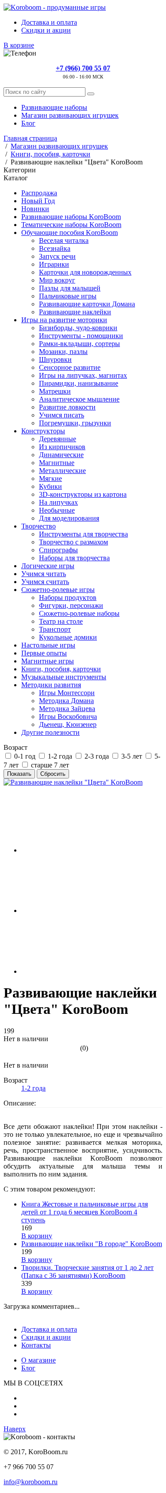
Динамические (61, 454)
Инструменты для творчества (83, 534)
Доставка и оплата (49, 22)
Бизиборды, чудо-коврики (78, 327)
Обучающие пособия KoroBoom (69, 232)
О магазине (38, 1360)
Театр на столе (61, 621)
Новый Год (38, 201)
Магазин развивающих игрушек (70, 115)
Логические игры (47, 566)
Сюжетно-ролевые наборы (79, 613)
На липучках (58, 502)
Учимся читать (43, 573)
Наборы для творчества (74, 558)
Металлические (62, 470)
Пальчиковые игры (68, 296)
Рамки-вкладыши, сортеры (79, 343)
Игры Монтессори (67, 692)
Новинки (35, 208)
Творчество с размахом (73, 542)
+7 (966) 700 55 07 (83, 68)
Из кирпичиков (62, 447)
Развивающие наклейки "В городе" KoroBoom (91, 1243)
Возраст (15, 747)
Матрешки (55, 391)
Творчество (38, 526)
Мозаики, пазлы (63, 351)
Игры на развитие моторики (64, 320)
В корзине (19, 45)
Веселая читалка (64, 240)
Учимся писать (61, 415)
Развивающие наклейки (75, 312)
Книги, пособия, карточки (61, 669)
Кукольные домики (68, 637)
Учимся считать (45, 581)
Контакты (36, 1345)
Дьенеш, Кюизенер (68, 724)
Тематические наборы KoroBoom (71, 224)
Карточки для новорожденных (85, 272)
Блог (28, 123)
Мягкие (50, 478)
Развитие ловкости (67, 407)
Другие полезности (50, 732)
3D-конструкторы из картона (83, 494)
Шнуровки (55, 359)
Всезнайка (54, 248)
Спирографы (58, 550)
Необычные (57, 510)
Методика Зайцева (67, 708)
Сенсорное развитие (69, 367)
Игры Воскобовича (68, 716)
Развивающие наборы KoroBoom (71, 216)
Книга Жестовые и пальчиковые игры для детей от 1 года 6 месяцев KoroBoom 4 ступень (84, 1212)
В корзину (36, 1236)
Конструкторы (43, 431)
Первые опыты (44, 653)
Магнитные (56, 462)
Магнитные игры (47, 661)
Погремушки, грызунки (75, 423)
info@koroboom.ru (31, 1482)
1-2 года (33, 1088)
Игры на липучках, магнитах (83, 375)
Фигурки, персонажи (71, 605)
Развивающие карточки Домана (87, 304)
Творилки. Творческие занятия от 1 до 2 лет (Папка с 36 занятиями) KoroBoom (87, 1271)
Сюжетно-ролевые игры (58, 589)
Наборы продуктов (68, 597)
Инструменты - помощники (81, 335)
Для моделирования (69, 518)
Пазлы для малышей (69, 288)
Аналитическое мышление (79, 399)
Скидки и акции (46, 30)
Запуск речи (57, 256)
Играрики (54, 264)
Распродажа (39, 193)
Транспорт (55, 629)
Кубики (50, 486)
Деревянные (57, 439)
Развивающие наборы (54, 107)
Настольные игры (48, 645)
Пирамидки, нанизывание (78, 383)
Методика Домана (66, 700)
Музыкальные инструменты (63, 677)
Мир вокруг (57, 280)
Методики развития (51, 685)
